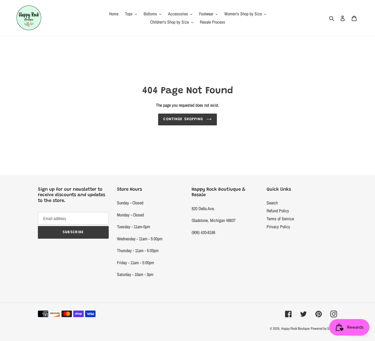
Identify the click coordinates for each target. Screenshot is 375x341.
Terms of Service (280, 219)
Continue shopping (183, 119)
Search (272, 203)
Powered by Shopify (324, 328)
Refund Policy (278, 211)
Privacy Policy (278, 227)
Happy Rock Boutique (295, 328)
